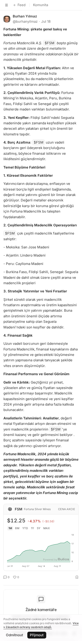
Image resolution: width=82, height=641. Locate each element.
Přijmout (37, 635)
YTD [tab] (25, 528)
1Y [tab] (32, 528)
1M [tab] (10, 528)
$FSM (49, 43)
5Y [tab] (38, 528)
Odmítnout (14, 635)
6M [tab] (17, 528)
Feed (22, 5)
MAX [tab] (46, 528)
